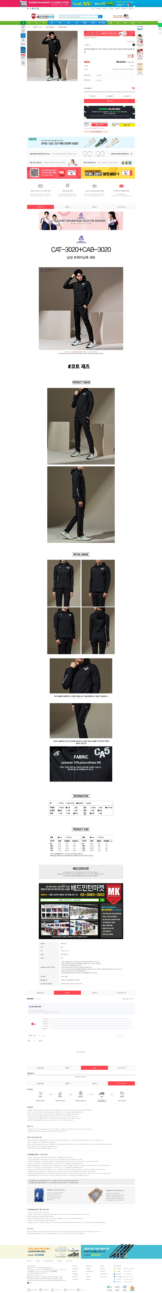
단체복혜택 (75, 1274)
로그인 (92, 8)
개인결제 (117, 8)
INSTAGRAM (71, 1289)
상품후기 (67, 207)
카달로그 (88, 1279)
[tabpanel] (122, 16)
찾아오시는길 (69, 1260)
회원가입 (99, 8)
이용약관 (38, 1260)
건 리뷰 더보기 (131, 41)
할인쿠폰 (74, 1271)
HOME (28, 27)
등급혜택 (88, 1268)
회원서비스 (89, 1266)
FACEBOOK (58, 1289)
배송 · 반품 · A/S (121, 207)
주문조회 (111, 8)
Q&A (87, 1274)
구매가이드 (102, 1271)
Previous (139, 32)
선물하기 (111, 96)
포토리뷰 (88, 1276)
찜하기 (93, 96)
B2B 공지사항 (103, 1276)
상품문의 (94, 207)
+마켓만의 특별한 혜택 (96, 131)
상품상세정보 (40, 207)
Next (141, 32)
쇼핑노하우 (75, 1279)
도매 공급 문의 (103, 1274)
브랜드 (87, 45)
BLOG (82, 1289)
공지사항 (102, 1268)
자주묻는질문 (89, 1271)
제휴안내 (74, 1266)
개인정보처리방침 (48, 1260)
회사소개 (29, 1260)
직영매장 (59, 1260)
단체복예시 (75, 1276)
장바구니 (105, 8)
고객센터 (124, 8)
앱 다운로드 (34, 1289)
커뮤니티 (131, 8)
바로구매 (109, 101)
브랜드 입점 (75, 1268)
